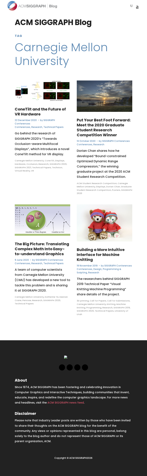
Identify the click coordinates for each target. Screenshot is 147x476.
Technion (57, 167)
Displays (59, 160)
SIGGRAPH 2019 (122, 307)
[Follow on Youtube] (85, 367)
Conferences (22, 127)
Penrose (26, 300)
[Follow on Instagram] (77, 367)
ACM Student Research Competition (97, 183)
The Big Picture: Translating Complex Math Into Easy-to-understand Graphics (42, 249)
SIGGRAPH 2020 (58, 164)
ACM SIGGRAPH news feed (65, 403)
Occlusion (32, 164)
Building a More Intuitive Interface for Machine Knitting (101, 254)
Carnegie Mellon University (29, 160)
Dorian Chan (113, 186)
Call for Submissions (118, 300)
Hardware (20, 164)
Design (97, 269)
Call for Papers (98, 300)
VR (32, 170)
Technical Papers (53, 127)
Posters (116, 190)
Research (36, 127)
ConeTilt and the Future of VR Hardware (40, 111)
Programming (93, 307)
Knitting (111, 304)
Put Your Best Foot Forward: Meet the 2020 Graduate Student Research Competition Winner (104, 127)
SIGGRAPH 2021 (23, 167)
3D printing (83, 300)
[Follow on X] (70, 367)
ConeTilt (49, 160)
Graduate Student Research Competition (104, 188)
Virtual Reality (22, 170)
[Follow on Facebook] (62, 367)
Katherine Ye (52, 296)
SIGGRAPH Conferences (49, 260)
